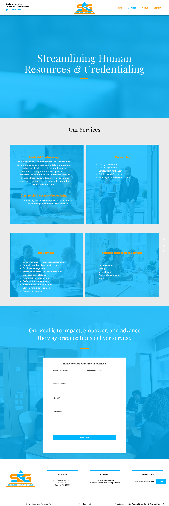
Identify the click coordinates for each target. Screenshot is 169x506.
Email (56, 398)
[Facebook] (164, 239)
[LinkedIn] (164, 245)
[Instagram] (90, 504)
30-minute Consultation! (17, 7)
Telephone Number (94, 370)
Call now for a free (14, 4)
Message (58, 411)
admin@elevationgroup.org (108, 483)
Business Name (59, 384)
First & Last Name (60, 370)
